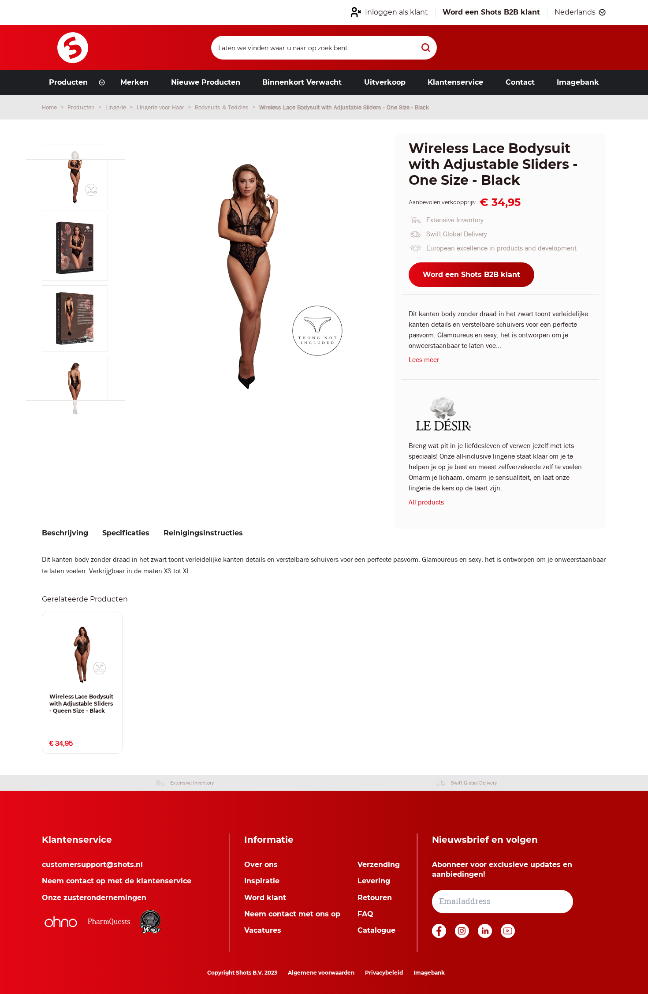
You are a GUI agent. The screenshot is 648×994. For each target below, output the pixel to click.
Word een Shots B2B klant (471, 274)
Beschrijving (65, 533)
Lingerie (116, 107)
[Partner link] (61, 921)
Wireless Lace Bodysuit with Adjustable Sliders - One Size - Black (344, 107)
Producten (82, 107)
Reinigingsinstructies (203, 533)
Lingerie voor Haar (161, 107)
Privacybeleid (384, 972)
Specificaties (125, 533)
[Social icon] (440, 935)
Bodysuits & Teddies (222, 107)
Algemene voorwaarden (321, 972)
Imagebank (429, 972)
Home (50, 107)
